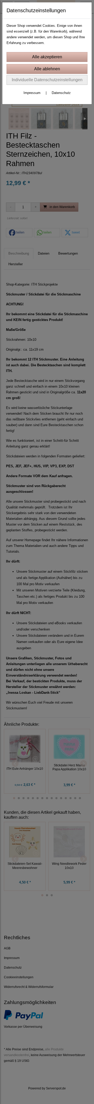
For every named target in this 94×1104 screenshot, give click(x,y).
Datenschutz (61, 93)
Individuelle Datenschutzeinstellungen (47, 80)
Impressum (32, 93)
